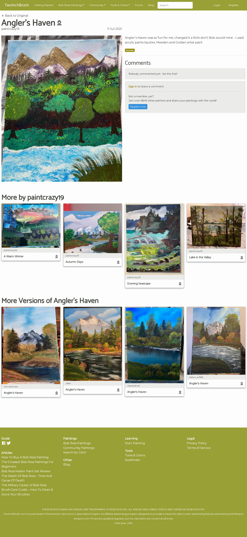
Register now (138, 106)
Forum (139, 5)
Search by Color (74, 452)
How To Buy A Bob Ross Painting (25, 457)
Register (233, 5)
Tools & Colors (119, 5)
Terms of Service (199, 448)
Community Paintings (78, 448)
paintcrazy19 (10, 29)
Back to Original (16, 15)
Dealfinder (132, 460)
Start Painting (135, 443)
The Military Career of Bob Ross (23, 485)
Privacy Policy (197, 443)
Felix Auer (120, 523)
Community (96, 5)
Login (217, 5)
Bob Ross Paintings (70, 5)
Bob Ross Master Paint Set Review (25, 471)
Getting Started (43, 5)
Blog (151, 5)
